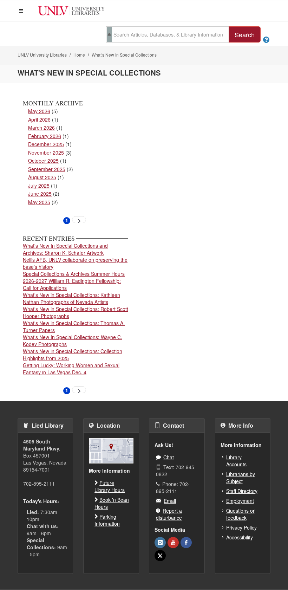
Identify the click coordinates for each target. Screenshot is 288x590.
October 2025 (43, 160)
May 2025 (39, 202)
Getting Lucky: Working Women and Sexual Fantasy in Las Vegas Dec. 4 (71, 369)
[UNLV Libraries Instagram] (160, 542)
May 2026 (39, 111)
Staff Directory (241, 490)
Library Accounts (236, 461)
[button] (21, 11)
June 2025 (40, 193)
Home (79, 55)
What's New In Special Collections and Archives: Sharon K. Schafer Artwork (65, 249)
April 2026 (39, 119)
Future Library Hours (109, 486)
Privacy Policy (241, 527)
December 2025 (46, 144)
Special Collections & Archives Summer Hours (74, 273)
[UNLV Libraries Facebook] (186, 542)
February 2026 (44, 136)
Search (245, 34)
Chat (168, 457)
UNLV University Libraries (42, 55)
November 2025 (46, 152)
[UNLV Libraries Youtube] (173, 542)
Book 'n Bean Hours (111, 503)
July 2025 (39, 185)
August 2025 (42, 177)
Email (170, 500)
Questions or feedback (240, 514)
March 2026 (41, 127)
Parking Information (107, 520)
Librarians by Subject (240, 478)
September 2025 (46, 169)
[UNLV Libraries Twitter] (160, 555)
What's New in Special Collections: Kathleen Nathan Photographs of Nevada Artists (71, 298)
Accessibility (239, 537)
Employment (240, 500)
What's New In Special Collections (124, 55)
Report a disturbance (169, 514)
